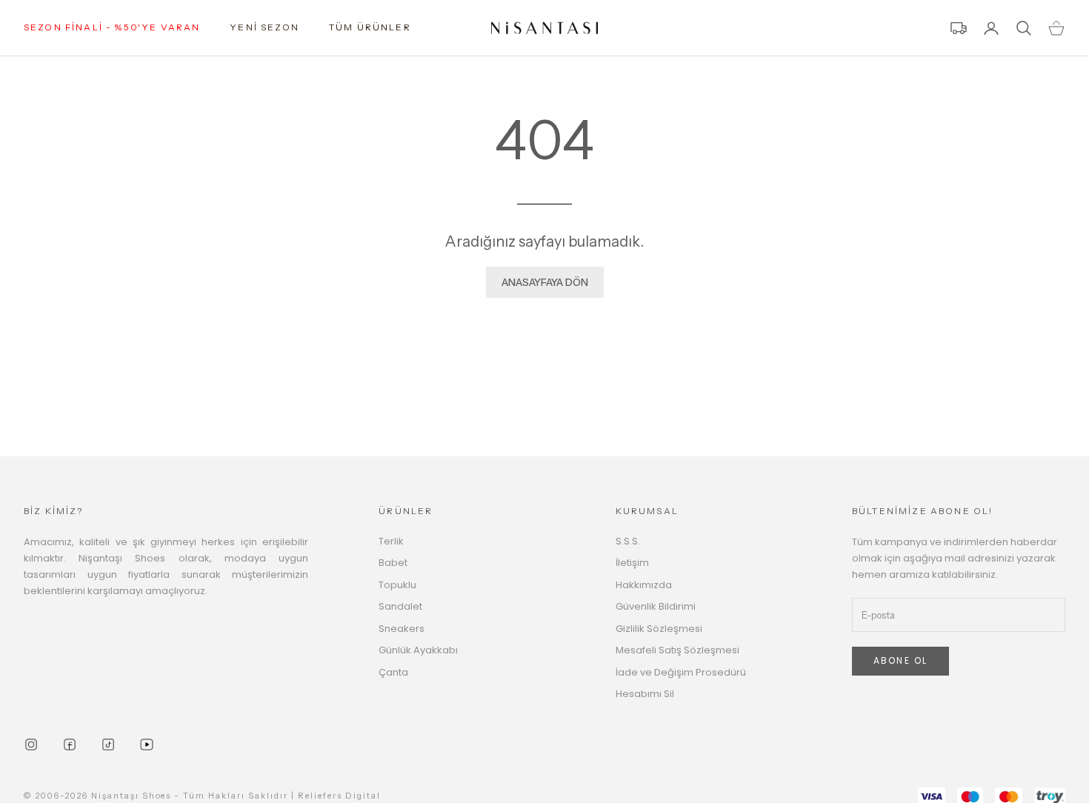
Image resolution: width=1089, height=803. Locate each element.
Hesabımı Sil (645, 694)
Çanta (393, 672)
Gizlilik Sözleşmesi (659, 629)
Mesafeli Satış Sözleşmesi (677, 650)
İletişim (632, 563)
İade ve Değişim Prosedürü (681, 672)
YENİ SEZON (264, 27)
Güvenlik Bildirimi (656, 606)
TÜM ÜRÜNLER (370, 27)
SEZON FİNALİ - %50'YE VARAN (112, 27)
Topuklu (397, 585)
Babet (393, 563)
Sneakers (401, 629)
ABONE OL (900, 660)
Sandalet (400, 606)
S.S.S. (628, 541)
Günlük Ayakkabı (418, 650)
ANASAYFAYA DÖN (545, 282)
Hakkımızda (644, 585)
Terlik (391, 541)
